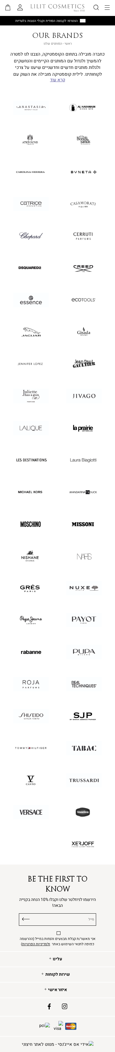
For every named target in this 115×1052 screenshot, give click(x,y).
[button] (8, 8)
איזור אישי (57, 990)
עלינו (57, 959)
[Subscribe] (26, 918)
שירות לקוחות (57, 974)
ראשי (68, 43)
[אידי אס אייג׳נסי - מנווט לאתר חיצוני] (57, 1044)
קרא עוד (57, 80)
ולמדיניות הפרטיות (36, 944)
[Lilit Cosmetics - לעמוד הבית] (57, 8)
